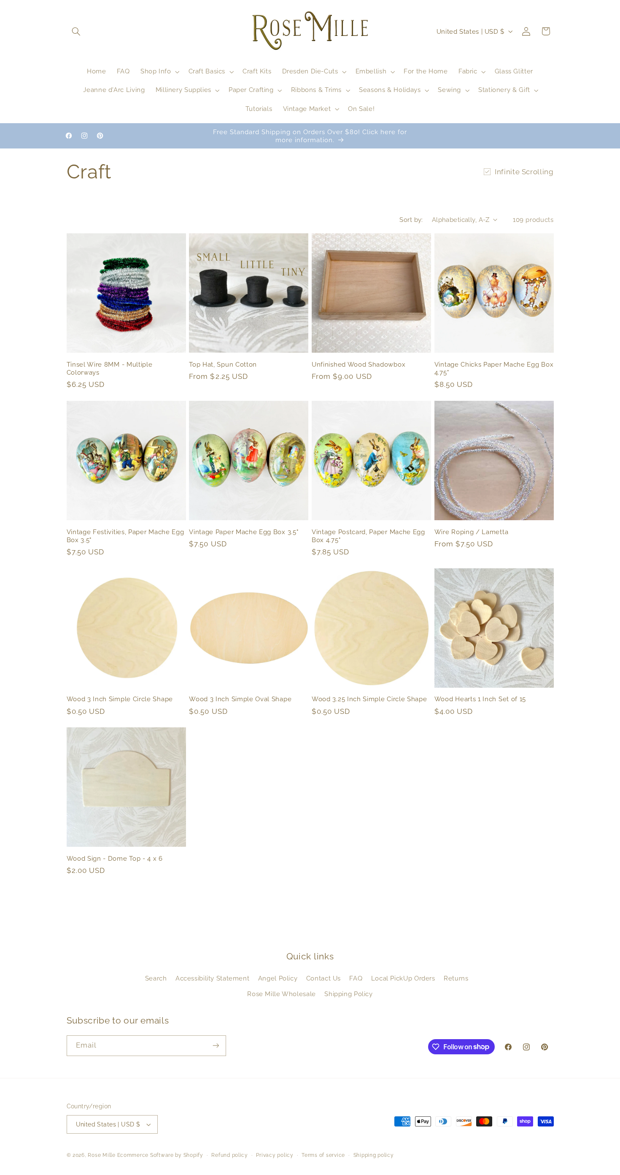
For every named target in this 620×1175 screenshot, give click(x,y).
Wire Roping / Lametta (471, 531)
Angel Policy (278, 978)
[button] (76, 31)
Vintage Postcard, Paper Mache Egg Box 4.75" (368, 535)
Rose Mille (101, 1156)
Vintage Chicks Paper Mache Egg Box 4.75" (493, 368)
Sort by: (411, 219)
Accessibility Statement (212, 978)
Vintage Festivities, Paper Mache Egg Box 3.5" (125, 535)
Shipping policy (373, 1155)
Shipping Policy (348, 993)
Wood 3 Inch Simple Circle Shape (120, 698)
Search (156, 978)
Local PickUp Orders (403, 978)
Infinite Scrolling (524, 171)
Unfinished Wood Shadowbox (358, 364)
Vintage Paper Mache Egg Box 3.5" (243, 531)
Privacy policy (274, 1155)
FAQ (355, 978)
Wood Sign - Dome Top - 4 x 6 (115, 858)
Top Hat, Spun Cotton (223, 364)
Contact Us (323, 978)
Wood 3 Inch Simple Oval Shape (240, 698)
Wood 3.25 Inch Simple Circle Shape (369, 698)
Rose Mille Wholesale (281, 993)
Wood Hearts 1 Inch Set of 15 (480, 698)
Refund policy (229, 1155)
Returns (456, 978)
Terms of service (323, 1155)
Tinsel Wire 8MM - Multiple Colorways (110, 368)
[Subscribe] (215, 1045)
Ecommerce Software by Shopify (160, 1156)
